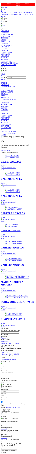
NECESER (4, 59)
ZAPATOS (4, 38)
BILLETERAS (6, 61)
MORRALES (5, 54)
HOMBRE (10, 14)
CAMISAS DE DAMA (8, 65)
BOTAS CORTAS (7, 34)
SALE (3, 12)
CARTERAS (5, 32)
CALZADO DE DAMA (13, 12)
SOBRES (4, 49)
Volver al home (5, 150)
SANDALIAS (5, 41)
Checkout (4, 438)
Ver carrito (4, 429)
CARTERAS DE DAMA (9, 99)
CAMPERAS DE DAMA (9, 63)
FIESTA (3, 40)
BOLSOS (4, 57)
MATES (3, 16)
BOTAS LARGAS (7, 36)
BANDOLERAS (6, 45)
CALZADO (5, 31)
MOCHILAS (5, 47)
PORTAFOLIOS (6, 52)
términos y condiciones (13, 407)
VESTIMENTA (27, 14)
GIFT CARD (18, 14)
